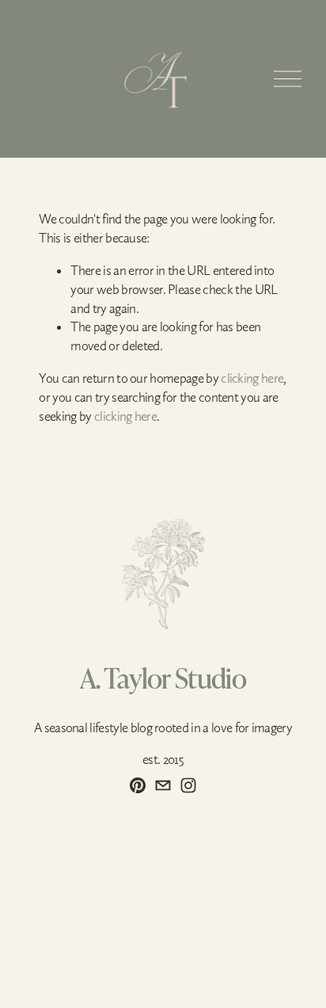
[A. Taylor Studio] (138, 785)
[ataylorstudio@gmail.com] (163, 785)
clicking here (252, 378)
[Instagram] (188, 785)
